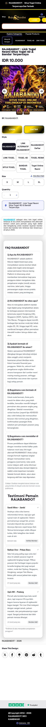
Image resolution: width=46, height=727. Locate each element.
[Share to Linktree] (19, 655)
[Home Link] (17, 18)
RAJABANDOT (9, 219)
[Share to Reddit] (34, 655)
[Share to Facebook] (12, 655)
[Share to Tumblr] (41, 655)
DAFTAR (34, 129)
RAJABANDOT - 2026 (12, 641)
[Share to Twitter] (5, 655)
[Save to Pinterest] (26, 655)
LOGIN (34, 20)
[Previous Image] (4, 91)
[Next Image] (41, 91)
